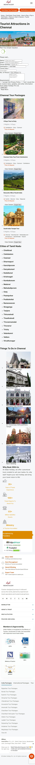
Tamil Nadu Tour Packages (9, 10)
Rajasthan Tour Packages (9, 688)
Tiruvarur (7, 326)
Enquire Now (17, 133)
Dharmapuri (8, 262)
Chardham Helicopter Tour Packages (13, 714)
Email (2, 62)
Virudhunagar (9, 341)
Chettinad (8, 250)
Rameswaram (9, 303)
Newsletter (5, 604)
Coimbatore (8, 254)
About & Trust (6, 609)
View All (4, 733)
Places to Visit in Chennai (16, 17)
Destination (4, 66)
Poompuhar (8, 296)
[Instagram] (10, 598)
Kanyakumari (9, 269)
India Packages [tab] (6, 683)
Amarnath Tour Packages (9, 707)
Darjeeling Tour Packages (9, 723)
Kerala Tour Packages (8, 691)
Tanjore (7, 311)
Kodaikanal (8, 273)
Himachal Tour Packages (9, 698)
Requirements (4, 80)
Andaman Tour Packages (9, 726)
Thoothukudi (9, 318)
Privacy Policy (15, 82)
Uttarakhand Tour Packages (10, 701)
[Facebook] (14, 598)
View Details (9, 133)
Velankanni (8, 333)
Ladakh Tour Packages (8, 720)
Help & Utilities (6, 614)
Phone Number (5, 64)
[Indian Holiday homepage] (8, 584)
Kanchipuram (9, 265)
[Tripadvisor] (6, 598)
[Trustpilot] (2, 598)
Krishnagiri (8, 277)
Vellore (6, 337)
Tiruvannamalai (10, 322)
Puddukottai (9, 299)
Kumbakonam (9, 280)
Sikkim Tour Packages (8, 717)
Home (2, 15)
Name (2, 60)
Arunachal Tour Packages (9, 704)
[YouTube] (26, 598)
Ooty (6, 292)
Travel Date (4, 68)
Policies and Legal (8, 619)
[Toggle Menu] (31, 3)
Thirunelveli (8, 314)
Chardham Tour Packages (9, 710)
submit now (4, 87)
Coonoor (7, 258)
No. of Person (5, 72)
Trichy (6, 329)
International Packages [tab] (21, 683)
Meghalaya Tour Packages (9, 729)
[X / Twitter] (18, 598)
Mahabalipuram (10, 288)
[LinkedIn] (22, 598)
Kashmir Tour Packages (8, 695)
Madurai (7, 284)
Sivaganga (8, 307)
